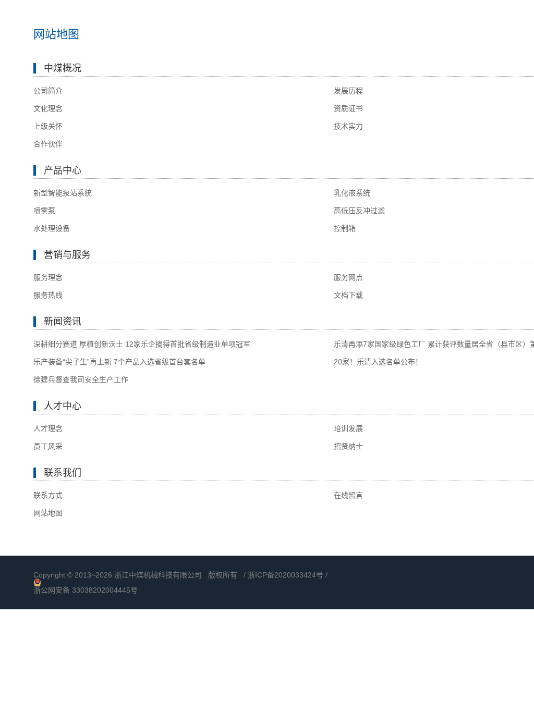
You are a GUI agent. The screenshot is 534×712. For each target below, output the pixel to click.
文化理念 (48, 108)
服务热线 (48, 295)
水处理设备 (51, 228)
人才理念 (48, 428)
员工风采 (48, 446)
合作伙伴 (48, 144)
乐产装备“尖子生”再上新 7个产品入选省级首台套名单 (119, 361)
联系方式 (48, 495)
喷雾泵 (44, 210)
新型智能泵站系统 (62, 193)
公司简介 (48, 90)
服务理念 (48, 277)
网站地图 (48, 513)
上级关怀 (48, 126)
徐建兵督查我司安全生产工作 (80, 379)
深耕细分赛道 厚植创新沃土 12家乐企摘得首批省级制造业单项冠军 (141, 344)
